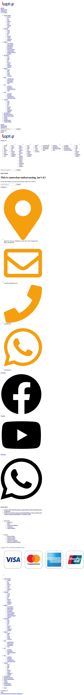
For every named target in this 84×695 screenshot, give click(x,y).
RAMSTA (10, 87)
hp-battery (9, 48)
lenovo (9, 21)
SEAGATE (10, 80)
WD (8, 83)
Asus (8, 31)
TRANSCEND (11, 89)
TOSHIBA (10, 82)
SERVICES (4, 9)
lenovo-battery (11, 49)
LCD (8, 73)
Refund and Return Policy (14, 542)
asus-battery (10, 45)
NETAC (9, 86)
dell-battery (10, 46)
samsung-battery (11, 52)
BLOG (2, 8)
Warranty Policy (11, 537)
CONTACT (4, 11)
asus (8, 22)
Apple (8, 17)
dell (8, 20)
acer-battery (10, 43)
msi (8, 27)
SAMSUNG (10, 79)
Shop (8, 524)
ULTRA (9, 76)
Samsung (9, 110)
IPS (8, 71)
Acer (8, 30)
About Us (9, 522)
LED (8, 74)
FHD (8, 70)
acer (8, 24)
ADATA (9, 93)
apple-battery (10, 51)
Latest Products (11, 528)
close (2, 692)
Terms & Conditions (12, 525)
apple (8, 64)
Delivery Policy (11, 539)
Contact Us (10, 526)
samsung (9, 39)
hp (8, 18)
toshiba (9, 25)
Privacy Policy (11, 536)
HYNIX (9, 95)
